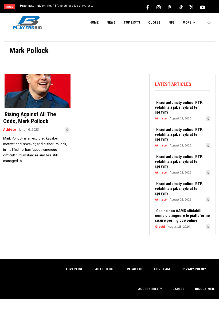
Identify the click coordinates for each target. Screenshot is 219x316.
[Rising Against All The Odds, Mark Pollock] (36, 90)
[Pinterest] (169, 7)
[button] (209, 22)
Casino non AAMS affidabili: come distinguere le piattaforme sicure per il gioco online (182, 215)
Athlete (9, 129)
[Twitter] (191, 7)
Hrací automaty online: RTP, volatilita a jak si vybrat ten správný (179, 107)
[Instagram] (158, 7)
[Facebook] (147, 7)
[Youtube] (202, 7)
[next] (120, 7)
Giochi (160, 226)
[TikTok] (180, 7)
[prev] (112, 7)
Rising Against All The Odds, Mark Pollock (29, 118)
